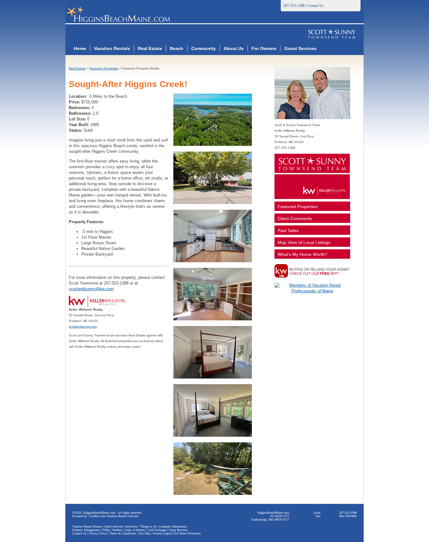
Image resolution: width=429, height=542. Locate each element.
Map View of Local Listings (304, 242)
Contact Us (315, 5)
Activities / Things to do (140, 526)
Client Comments (295, 218)
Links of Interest (134, 530)
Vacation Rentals (112, 48)
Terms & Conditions (123, 533)
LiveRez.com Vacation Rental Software (113, 516)
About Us (234, 48)
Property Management (86, 530)
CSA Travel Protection (186, 533)
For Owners (264, 48)
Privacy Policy (98, 533)
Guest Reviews (178, 530)
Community (203, 48)
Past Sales (288, 230)
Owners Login (162, 533)
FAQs (106, 530)
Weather (117, 530)
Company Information (173, 526)
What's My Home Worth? (302, 254)
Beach (176, 48)
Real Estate (150, 48)
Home (80, 48)
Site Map (144, 533)
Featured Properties (104, 68)
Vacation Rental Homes (87, 526)
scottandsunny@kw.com (91, 288)
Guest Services (300, 48)
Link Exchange (157, 530)
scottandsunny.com (83, 326)
